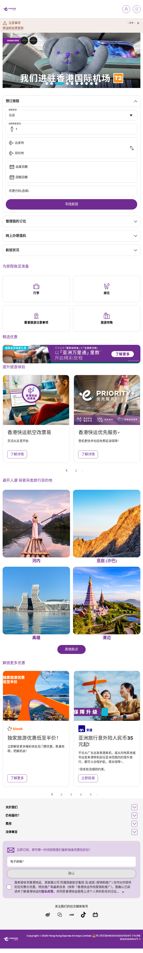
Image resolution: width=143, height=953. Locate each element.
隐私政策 (47, 891)
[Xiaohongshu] (71, 915)
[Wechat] (60, 915)
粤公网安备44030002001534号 (113, 936)
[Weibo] (48, 915)
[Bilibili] (95, 915)
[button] (71, 807)
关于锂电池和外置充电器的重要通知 (27, 28)
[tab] (71, 101)
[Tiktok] (83, 915)
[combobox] (71, 115)
